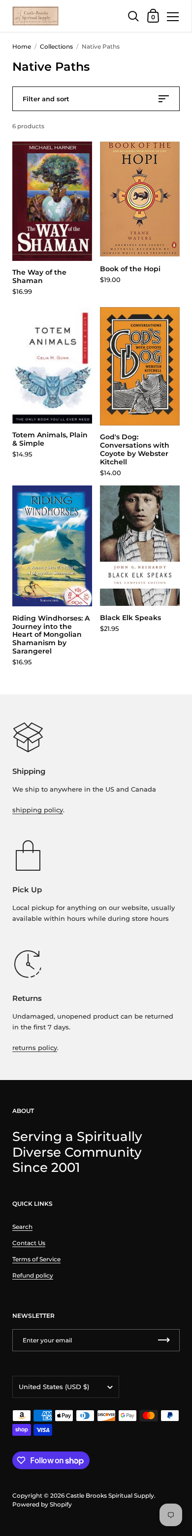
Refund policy (32, 1275)
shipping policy (37, 810)
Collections (56, 46)
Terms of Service (36, 1259)
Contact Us (28, 1243)
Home (21, 46)
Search (22, 1226)
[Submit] (164, 1340)
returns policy (34, 1048)
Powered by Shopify (42, 1504)
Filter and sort (46, 99)
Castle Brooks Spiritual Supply (110, 1495)
